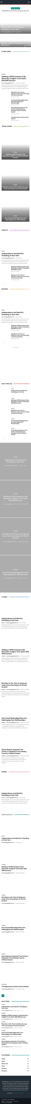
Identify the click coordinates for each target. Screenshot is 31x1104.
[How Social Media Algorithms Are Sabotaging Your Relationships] (6, 102)
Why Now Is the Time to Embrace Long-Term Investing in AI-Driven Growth (20, 94)
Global (3, 74)
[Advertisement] (15, 364)
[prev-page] (3, 225)
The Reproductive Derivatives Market (15, 986)
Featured (4, 984)
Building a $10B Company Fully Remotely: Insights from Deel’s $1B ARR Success (14, 78)
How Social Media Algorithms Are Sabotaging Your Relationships (19, 101)
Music (2, 24)
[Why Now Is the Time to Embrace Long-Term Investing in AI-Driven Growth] (6, 94)
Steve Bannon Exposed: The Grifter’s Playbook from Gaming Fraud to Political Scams (19, 110)
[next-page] (5, 225)
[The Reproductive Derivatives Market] (6, 119)
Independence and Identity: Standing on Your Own (15, 10)
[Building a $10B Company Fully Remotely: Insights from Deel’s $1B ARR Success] (12, 40)
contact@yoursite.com (18, 1093)
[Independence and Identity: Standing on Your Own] (15, 23)
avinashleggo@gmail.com (8, 83)
